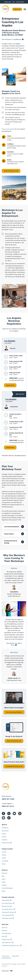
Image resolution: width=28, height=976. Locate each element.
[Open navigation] (24, 9)
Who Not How (5, 906)
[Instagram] (19, 813)
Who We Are (5, 830)
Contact (4, 836)
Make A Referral (20, 1)
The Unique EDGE (6, 915)
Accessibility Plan (6, 958)
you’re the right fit (8, 129)
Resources (4, 873)
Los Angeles (9, 341)
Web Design (5, 971)
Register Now (9, 385)
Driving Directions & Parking (10, 542)
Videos (3, 891)
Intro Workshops (6, 933)
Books (3, 879)
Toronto (4, 852)
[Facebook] (3, 813)
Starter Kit (4, 927)
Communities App (6, 942)
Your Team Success (7, 903)
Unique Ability (5, 900)
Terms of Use (5, 956)
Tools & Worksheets (7, 888)
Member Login (7, 1)
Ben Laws (12, 348)
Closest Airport (9, 534)
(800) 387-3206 (8, 799)
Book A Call (17, 9)
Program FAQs (6, 842)
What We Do (5, 827)
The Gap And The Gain (8, 912)
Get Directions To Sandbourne (11, 39)
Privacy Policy (15, 956)
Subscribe (4, 839)
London (4, 858)
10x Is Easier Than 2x (7, 909)
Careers (4, 833)
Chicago (4, 855)
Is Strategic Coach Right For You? (11, 945)
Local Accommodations (11, 526)
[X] (9, 813)
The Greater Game (7, 918)
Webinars (4, 930)
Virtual (3, 864)
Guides (3, 882)
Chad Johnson (14, 406)
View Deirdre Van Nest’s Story (14, 644)
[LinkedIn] (3, 817)
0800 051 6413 (8, 806)
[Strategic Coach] (5, 9)
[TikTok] (9, 817)
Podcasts (4, 885)
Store (13, 1)
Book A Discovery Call (11, 171)
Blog (3, 876)
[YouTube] (14, 813)
